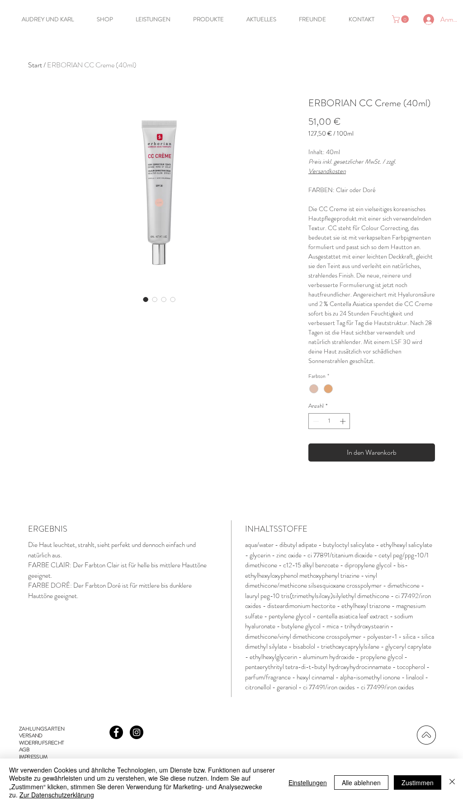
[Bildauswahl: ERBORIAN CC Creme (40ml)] (145, 299)
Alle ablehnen (361, 782)
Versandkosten (327, 170)
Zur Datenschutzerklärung (56, 794)
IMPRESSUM (33, 757)
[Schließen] (452, 782)
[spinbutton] (329, 421)
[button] (401, 19)
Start (35, 65)
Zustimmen (418, 782)
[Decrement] (315, 421)
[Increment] (343, 421)
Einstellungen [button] (307, 782)
